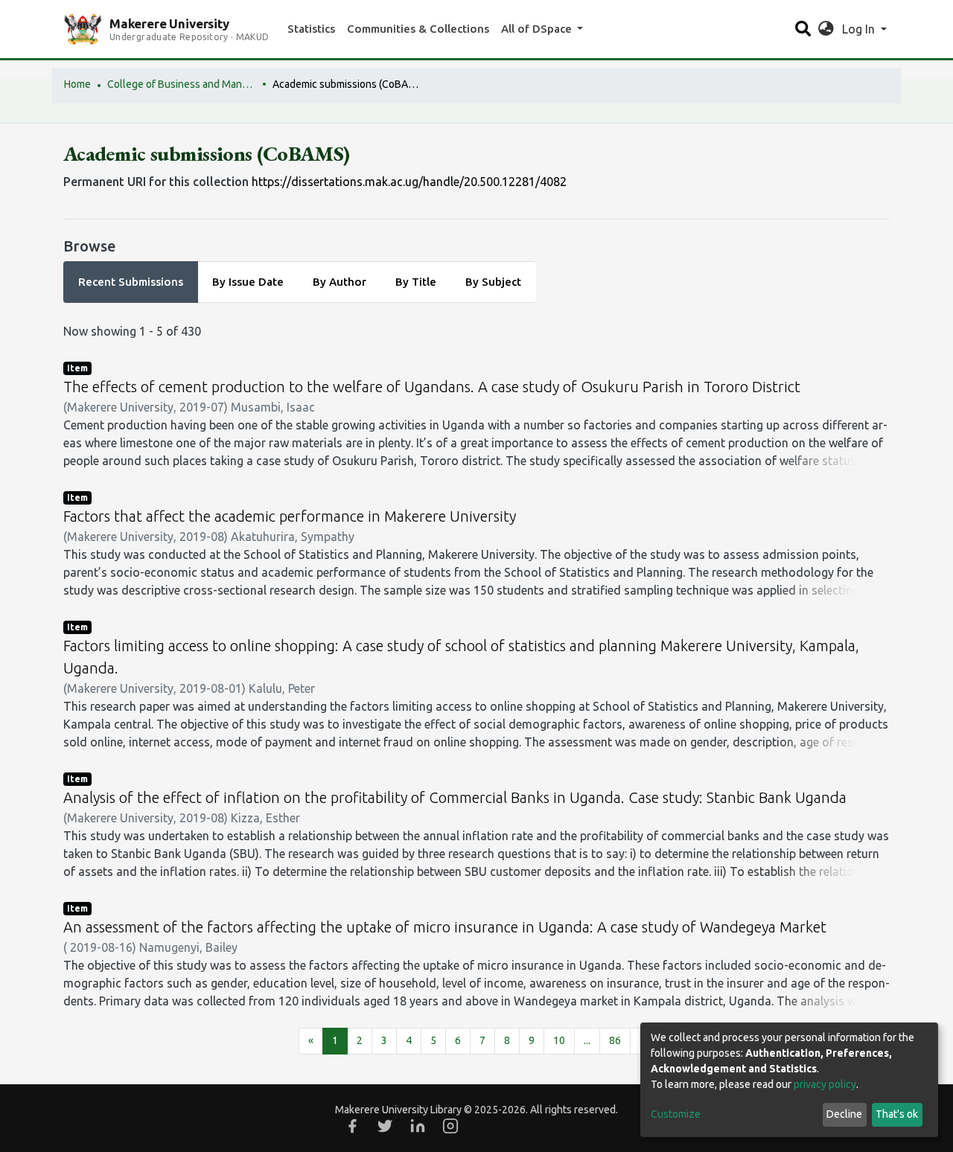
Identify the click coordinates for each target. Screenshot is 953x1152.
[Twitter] (385, 1126)
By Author (339, 281)
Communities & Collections (418, 28)
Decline (844, 1114)
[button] (826, 29)
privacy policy (825, 1084)
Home (77, 84)
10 (559, 1040)
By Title (415, 281)
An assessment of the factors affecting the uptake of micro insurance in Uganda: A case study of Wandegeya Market (444, 926)
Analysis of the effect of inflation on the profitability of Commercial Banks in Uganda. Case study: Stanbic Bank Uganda (455, 797)
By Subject (493, 281)
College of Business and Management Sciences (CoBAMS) (181, 84)
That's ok (897, 1114)
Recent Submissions (130, 281)
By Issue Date (248, 281)
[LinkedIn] (417, 1126)
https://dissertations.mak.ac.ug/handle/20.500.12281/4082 (409, 181)
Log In (860, 29)
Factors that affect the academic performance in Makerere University (289, 516)
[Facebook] (352, 1126)
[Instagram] (450, 1126)
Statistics (311, 28)
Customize (676, 1114)
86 (615, 1040)
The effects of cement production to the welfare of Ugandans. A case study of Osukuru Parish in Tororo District (431, 386)
